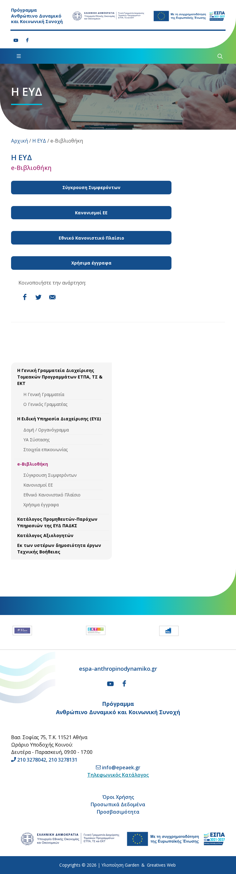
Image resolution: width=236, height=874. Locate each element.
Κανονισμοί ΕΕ (38, 485)
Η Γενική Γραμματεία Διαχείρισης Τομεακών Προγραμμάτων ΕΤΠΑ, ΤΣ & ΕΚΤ (59, 376)
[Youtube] (16, 40)
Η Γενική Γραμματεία (43, 394)
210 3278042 (31, 759)
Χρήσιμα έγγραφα (41, 505)
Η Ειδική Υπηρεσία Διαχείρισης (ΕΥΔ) (59, 419)
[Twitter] (38, 297)
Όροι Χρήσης (118, 797)
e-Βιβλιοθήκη (32, 464)
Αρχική (19, 140)
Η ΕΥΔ (39, 140)
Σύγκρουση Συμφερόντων (50, 475)
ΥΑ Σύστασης (36, 440)
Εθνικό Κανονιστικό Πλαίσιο (52, 495)
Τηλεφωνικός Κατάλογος (118, 774)
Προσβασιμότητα (118, 811)
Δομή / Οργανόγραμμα (46, 430)
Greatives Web (161, 865)
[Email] (52, 297)
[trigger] (219, 56)
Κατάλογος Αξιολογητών (45, 535)
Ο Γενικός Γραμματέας (45, 404)
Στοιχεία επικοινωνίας (45, 449)
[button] (5, 632)
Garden (132, 865)
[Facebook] (27, 40)
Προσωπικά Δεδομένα (118, 804)
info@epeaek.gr (121, 767)
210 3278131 (63, 759)
